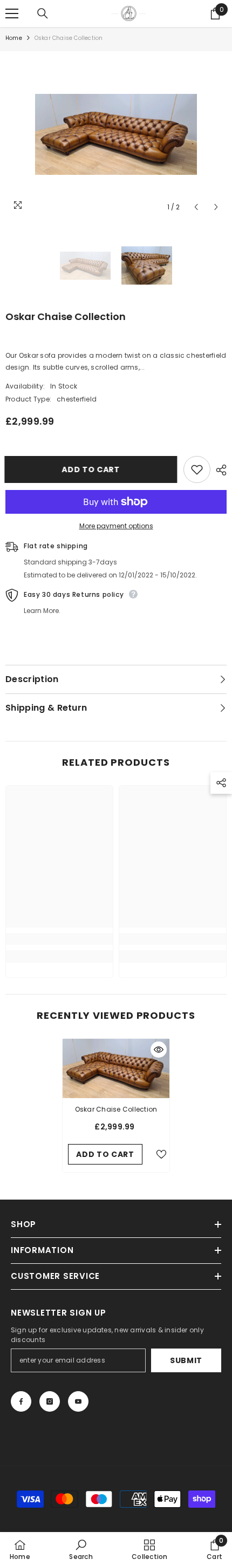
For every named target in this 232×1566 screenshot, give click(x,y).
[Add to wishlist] (196, 469)
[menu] (11, 13)
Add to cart (92, 469)
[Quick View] (159, 1049)
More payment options (116, 525)
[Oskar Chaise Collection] (116, 1068)
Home (13, 38)
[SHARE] (218, 470)
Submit (186, 1360)
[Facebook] (21, 1401)
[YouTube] (78, 1401)
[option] (116, 134)
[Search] (42, 13)
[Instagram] (49, 1401)
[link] (59, 939)
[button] (196, 207)
